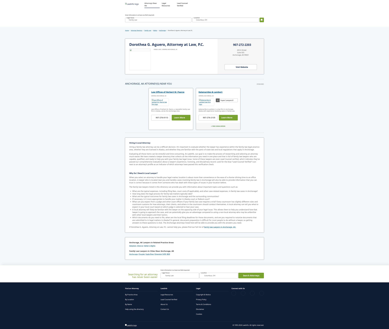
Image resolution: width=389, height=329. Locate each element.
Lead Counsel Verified (182, 4)
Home (127, 30)
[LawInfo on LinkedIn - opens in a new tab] (261, 293)
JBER (168, 254)
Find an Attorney (132, 288)
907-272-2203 (242, 45)
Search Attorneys (251, 275)
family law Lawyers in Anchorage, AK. (220, 227)
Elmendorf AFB (160, 254)
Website (242, 67)
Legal (198, 288)
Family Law (147, 30)
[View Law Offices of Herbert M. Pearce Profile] (160, 102)
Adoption (132, 246)
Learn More (179, 117)
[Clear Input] (189, 20)
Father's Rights (149, 246)
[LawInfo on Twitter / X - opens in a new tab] (243, 293)
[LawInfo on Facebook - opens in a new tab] (233, 293)
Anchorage (162, 30)
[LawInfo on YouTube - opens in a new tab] (252, 293)
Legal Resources (166, 4)
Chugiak (141, 254)
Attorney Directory (136, 30)
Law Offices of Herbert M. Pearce (167, 92)
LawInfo (164, 288)
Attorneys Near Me (152, 4)
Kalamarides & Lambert (210, 92)
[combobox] (158, 20)
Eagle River (150, 254)
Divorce (140, 246)
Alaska (155, 30)
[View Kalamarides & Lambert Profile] (206, 102)
